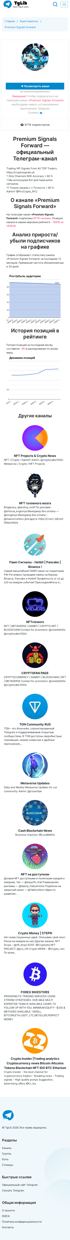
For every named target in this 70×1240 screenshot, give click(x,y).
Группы (6, 1153)
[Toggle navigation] (64, 4)
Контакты (8, 1227)
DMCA (6, 1216)
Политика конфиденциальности (22, 1221)
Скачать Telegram (13, 1190)
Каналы (6, 1148)
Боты (5, 1159)
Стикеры (7, 1164)
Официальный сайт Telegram (20, 1184)
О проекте (8, 1210)
